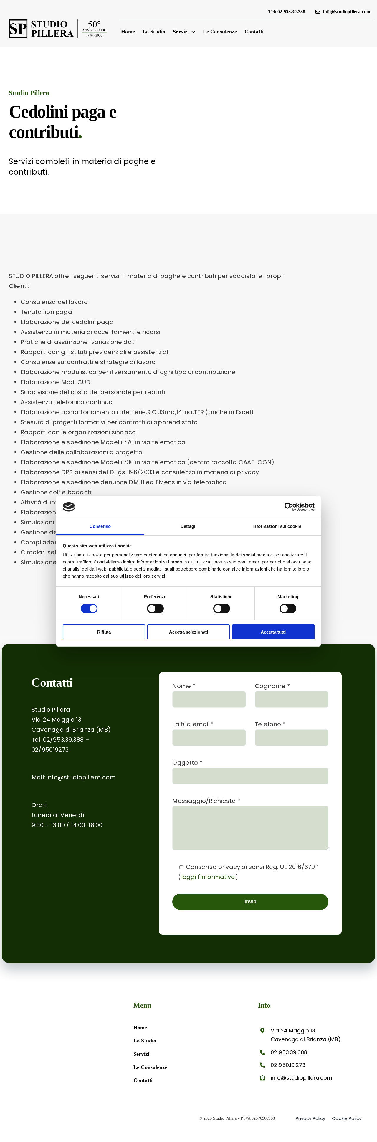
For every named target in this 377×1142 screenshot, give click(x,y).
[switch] (155, 608)
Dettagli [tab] (189, 526)
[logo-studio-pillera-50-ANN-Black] (58, 22)
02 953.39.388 (289, 1052)
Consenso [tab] (100, 526)
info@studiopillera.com (81, 777)
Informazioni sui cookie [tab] (276, 526)
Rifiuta (104, 631)
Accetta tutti (273, 631)
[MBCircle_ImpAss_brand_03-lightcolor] (38, 1030)
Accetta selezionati (188, 631)
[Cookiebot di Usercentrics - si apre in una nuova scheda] (289, 507)
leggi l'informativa (208, 877)
